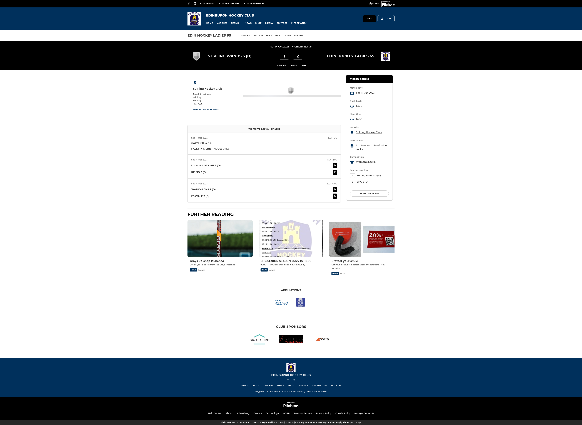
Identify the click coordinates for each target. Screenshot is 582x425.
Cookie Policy (342, 413)
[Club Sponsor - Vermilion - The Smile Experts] (291, 340)
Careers (258, 413)
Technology (272, 413)
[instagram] (195, 4)
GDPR (286, 413)
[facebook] (188, 4)
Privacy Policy (323, 413)
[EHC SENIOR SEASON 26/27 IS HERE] (291, 238)
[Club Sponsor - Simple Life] (259, 340)
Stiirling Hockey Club (369, 132)
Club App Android (229, 4)
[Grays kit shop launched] (220, 238)
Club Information (254, 4)
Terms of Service (303, 413)
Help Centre (214, 413)
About (229, 413)
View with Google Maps (206, 109)
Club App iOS (207, 4)
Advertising (243, 413)
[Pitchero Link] (388, 5)
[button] (209, 23)
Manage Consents (364, 413)
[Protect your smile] (362, 238)
